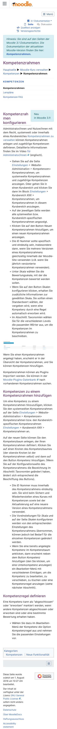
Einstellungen (20, 165)
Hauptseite (9, 69)
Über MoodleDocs (12, 714)
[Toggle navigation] (4, 4)
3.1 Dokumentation (39, 20)
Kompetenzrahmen (18, 54)
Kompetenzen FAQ (13, 97)
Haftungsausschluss (13, 719)
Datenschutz (9, 709)
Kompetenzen (11, 73)
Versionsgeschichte (31, 31)
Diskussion (46, 24)
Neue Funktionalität (37, 654)
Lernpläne (8, 92)
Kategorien (10, 650)
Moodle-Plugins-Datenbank (19, 379)
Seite (30, 24)
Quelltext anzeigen (30, 27)
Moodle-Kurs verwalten (34, 69)
